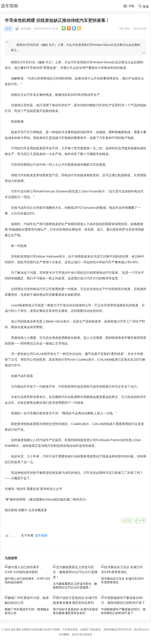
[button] (128, 6)
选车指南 (9, 5)
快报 (8, 28)
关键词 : (11, 488)
